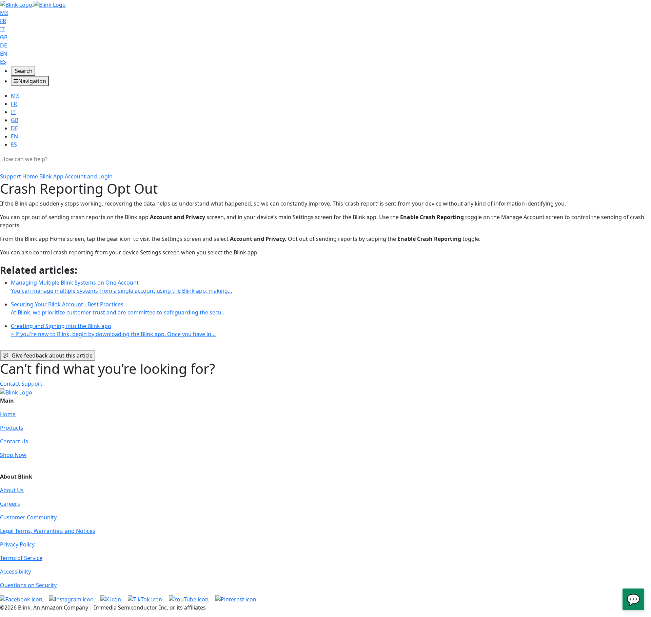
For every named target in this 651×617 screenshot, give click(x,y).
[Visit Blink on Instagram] (72, 598)
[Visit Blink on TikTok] (145, 598)
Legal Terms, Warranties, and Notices (47, 531)
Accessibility (15, 571)
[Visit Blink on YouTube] (189, 598)
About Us (12, 490)
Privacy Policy (17, 544)
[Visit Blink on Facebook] (22, 598)
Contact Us (14, 441)
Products (11, 427)
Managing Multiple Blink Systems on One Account (121, 286)
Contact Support (21, 383)
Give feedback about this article (52, 355)
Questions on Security (28, 585)
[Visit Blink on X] (111, 598)
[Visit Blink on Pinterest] (235, 598)
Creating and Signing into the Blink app (113, 330)
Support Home (19, 176)
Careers (10, 503)
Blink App (51, 176)
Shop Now (13, 455)
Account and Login (89, 176)
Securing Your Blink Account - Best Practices (118, 308)
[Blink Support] (33, 4)
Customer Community (28, 517)
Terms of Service (21, 558)
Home (8, 414)
